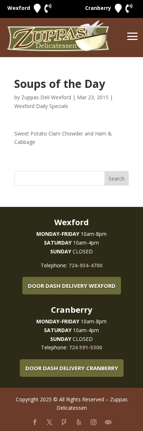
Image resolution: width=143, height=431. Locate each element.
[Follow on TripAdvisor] (108, 422)
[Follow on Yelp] (79, 422)
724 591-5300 (85, 347)
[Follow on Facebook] (35, 422)
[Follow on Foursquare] (64, 422)
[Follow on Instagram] (93, 422)
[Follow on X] (49, 422)
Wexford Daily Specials (41, 106)
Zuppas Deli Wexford (46, 97)
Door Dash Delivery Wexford (71, 285)
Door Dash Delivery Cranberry (71, 368)
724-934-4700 (85, 265)
